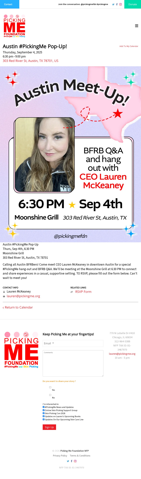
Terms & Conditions (80, 455)
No (53, 397)
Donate (132, 4)
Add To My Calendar (129, 46)
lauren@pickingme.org (23, 296)
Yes (53, 390)
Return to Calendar (19, 307)
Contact (8, 4)
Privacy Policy (60, 455)
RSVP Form (83, 291)
